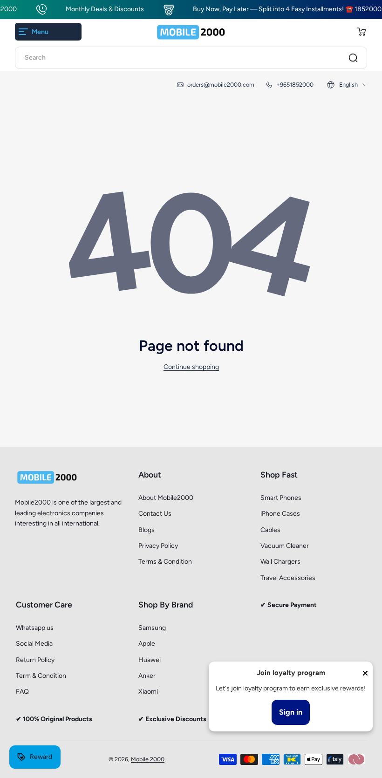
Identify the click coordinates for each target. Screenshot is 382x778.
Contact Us (154, 514)
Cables (270, 530)
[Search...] (353, 57)
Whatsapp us (35, 628)
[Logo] (191, 32)
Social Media (34, 644)
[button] (361, 31)
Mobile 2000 (147, 759)
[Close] (365, 673)
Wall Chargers (280, 562)
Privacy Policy (158, 546)
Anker (147, 676)
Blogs (146, 530)
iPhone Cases (280, 514)
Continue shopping (191, 367)
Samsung (152, 628)
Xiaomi (148, 692)
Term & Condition (41, 676)
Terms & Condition (165, 562)
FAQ (22, 692)
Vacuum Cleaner (284, 546)
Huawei (149, 660)
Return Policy (35, 660)
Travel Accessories (287, 578)
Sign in (290, 712)
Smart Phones (280, 498)
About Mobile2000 (165, 498)
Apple (146, 644)
